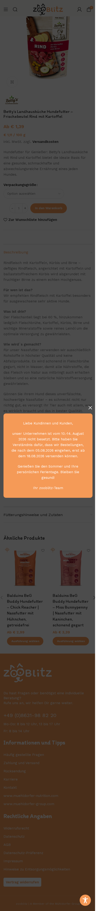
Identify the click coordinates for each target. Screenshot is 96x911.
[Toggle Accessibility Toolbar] (85, 900)
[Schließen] (90, 407)
